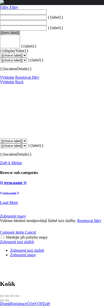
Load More (9, 202)
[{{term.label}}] (10, 33)
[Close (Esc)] (2, 296)
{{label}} (55, 17)
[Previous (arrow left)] (2, 300)
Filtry (5, 7)
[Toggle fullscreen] (12, 296)
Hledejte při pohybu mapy (27, 237)
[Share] (7, 296)
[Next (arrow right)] (7, 300)
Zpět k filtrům (11, 163)
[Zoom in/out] (17, 296)
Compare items (12, 232)
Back (19, 82)
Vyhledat (7, 77)
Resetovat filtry (27, 77)
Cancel (30, 232)
